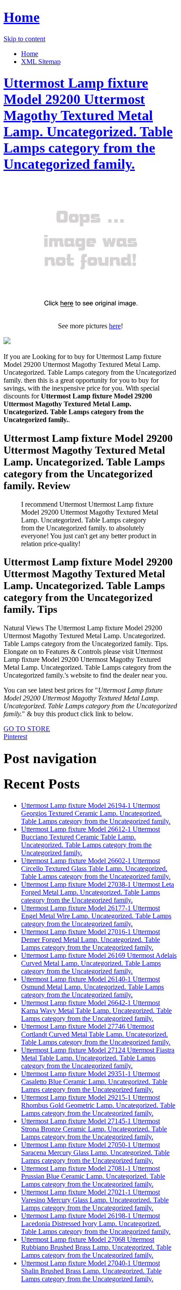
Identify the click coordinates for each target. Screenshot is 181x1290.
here (115, 326)
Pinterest (15, 736)
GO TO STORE (27, 728)
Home (22, 17)
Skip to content (24, 39)
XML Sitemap (41, 61)
